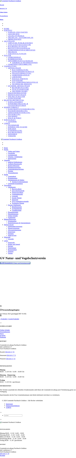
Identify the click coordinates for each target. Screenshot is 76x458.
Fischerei (12, 116)
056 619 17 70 (3, 8)
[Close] (1, 412)
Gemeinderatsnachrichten (21, 50)
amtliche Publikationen (20, 43)
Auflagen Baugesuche (19, 45)
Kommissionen (15, 59)
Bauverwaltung (20, 70)
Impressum (9, 404)
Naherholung (15, 130)
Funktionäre (14, 98)
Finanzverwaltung (21, 73)
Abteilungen (14, 68)
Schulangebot (15, 102)
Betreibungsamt (20, 87)
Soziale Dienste (20, 79)
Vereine (12, 136)
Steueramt (17, 80)
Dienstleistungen (17, 95)
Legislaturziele (16, 36)
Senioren (12, 134)
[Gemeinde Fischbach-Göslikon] (10, 1)
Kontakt (2, 4)
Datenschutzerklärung (13, 406)
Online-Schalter (4, 12)
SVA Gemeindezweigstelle (25, 82)
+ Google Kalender (13, 319)
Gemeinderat (14, 57)
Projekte (12, 52)
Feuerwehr (13, 125)
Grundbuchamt (20, 91)
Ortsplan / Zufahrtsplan (20, 37)
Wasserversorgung (18, 111)
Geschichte (13, 34)
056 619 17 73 (11, 355)
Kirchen (12, 129)
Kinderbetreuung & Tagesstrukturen (18, 104)
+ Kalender (3, 319)
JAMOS (8, 407)
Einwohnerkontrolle (23, 71)
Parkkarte (3, 337)
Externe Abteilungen (19, 86)
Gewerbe (12, 121)
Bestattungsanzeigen (19, 48)
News (2, 333)
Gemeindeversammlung (20, 64)
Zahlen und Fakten (18, 32)
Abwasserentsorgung (19, 113)
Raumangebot (15, 132)
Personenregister (17, 93)
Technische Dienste (22, 84)
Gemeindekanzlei (21, 75)
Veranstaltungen (4, 15)
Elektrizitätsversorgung (21, 109)
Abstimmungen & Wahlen (20, 61)
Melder (1, 19)
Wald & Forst (14, 118)
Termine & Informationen (25, 62)
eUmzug (2, 335)
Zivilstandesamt (20, 89)
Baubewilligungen (17, 46)
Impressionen (14, 39)
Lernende (17, 77)
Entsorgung (14, 114)
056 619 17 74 (10, 359)
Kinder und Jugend (17, 127)
